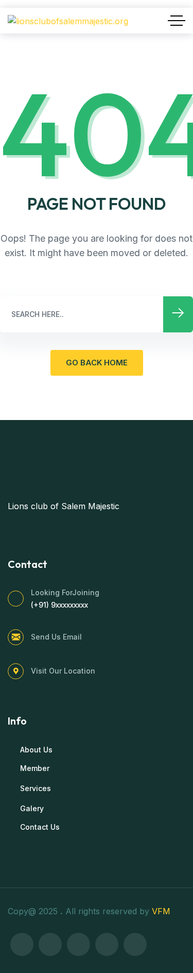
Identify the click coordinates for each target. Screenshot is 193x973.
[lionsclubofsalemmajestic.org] (68, 20)
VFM (162, 911)
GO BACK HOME (97, 362)
